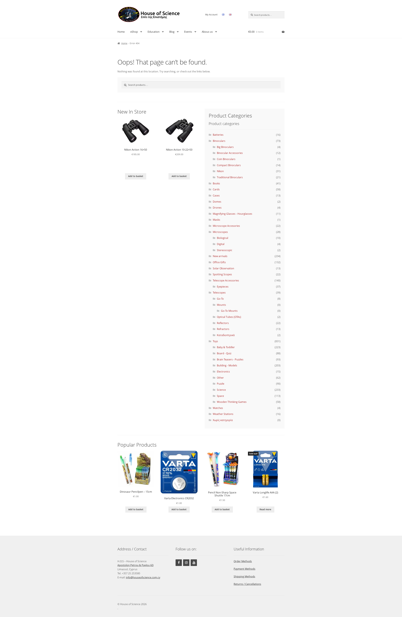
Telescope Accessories (226, 280)
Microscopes (220, 232)
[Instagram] (186, 562)
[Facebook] (179, 562)
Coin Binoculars (226, 159)
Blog (171, 31)
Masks (216, 219)
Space (220, 396)
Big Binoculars (225, 147)
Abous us (207, 31)
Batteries (218, 134)
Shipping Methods (244, 576)
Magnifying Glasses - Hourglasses (232, 213)
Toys (215, 341)
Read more (265, 509)
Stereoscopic (224, 250)
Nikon (220, 171)
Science (221, 389)
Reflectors (223, 323)
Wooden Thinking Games (232, 402)
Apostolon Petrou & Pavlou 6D (135, 565)
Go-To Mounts (229, 311)
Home (121, 31)
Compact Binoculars (229, 165)
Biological (222, 238)
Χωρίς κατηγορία (223, 420)
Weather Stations (223, 414)
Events (188, 31)
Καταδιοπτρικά (226, 335)
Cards (216, 189)
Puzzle (220, 383)
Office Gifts (219, 262)
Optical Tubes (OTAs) (229, 317)
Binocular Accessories (230, 153)
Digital (220, 244)
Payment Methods (244, 569)
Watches (218, 408)
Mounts (221, 305)
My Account (211, 14)
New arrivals (220, 256)
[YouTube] (194, 562)
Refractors (223, 329)
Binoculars (219, 141)
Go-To (220, 298)
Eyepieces (222, 286)
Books (216, 183)
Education (154, 31)
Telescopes (219, 292)
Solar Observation (223, 268)
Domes (217, 201)
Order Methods (243, 561)
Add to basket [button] (135, 176)
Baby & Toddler (226, 347)
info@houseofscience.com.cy (143, 577)
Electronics (223, 371)
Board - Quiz (224, 353)
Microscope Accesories (226, 226)
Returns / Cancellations (247, 584)
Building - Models (227, 365)
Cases (216, 195)
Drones (217, 207)
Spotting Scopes (222, 274)
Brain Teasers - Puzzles (230, 359)
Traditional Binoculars (230, 177)
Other (220, 377)
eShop (134, 31)
